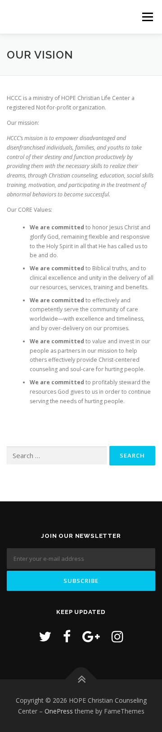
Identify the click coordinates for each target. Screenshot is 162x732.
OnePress (59, 711)
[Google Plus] (91, 636)
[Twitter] (45, 636)
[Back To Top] (81, 679)
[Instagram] (117, 636)
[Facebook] (67, 636)
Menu (147, 17)
